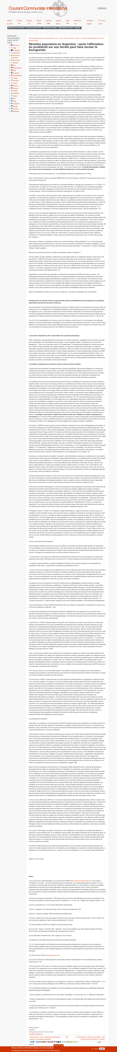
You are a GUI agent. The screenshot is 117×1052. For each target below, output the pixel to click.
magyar (89, 24)
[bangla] (75, 24)
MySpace (16, 111)
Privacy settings (58, 1045)
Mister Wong (17, 68)
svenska (48, 21)
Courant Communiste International (38, 8)
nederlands (77, 21)
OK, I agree (95, 1048)
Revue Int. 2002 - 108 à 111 (73, 38)
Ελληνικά (101, 21)
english (9, 21)
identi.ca (15, 86)
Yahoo (15, 83)
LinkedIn (15, 109)
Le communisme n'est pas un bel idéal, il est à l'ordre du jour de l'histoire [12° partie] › (90, 1038)
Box (14, 98)
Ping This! (16, 53)
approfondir (63, 28)
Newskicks (16, 50)
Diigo (14, 101)
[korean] (38, 24)
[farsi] (28, 24)
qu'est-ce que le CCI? (34, 28)
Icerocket (16, 81)
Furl (14, 65)
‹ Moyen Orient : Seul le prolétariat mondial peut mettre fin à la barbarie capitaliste (45, 1038)
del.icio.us (16, 45)
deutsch (29, 21)
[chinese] (67, 24)
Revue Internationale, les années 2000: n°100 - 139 (45, 38)
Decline (102, 1048)
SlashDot (16, 93)
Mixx (14, 70)
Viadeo (15, 78)
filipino (58, 24)
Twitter (15, 96)
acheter (77, 28)
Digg (14, 48)
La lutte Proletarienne (36, 1034)
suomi (100, 24)
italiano (38, 21)
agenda (10, 28)
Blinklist (15, 63)
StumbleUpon (17, 75)
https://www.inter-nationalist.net (81, 881)
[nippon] (48, 24)
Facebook (16, 104)
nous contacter (19, 28)
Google (15, 106)
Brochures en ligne (50, 28)
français (19, 21)
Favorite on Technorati (15, 56)
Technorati (16, 60)
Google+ (15, 88)
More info (57, 1050)
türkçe (68, 21)
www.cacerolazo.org (52, 955)
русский (9, 24)
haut (66, 1037)
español (58, 21)
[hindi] (19, 24)
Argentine (32, 1030)
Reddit (15, 91)
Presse (70, 28)
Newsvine (16, 73)
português (90, 21)
